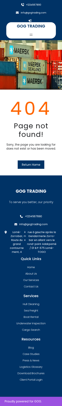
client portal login (31, 380)
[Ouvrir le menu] (31, 35)
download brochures (31, 373)
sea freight (31, 310)
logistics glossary (31, 367)
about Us (31, 274)
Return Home (31, 165)
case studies (31, 354)
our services (31, 280)
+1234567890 (33, 4)
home (31, 267)
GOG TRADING (31, 26)
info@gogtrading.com (33, 12)
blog (31, 348)
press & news (31, 360)
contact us (31, 286)
